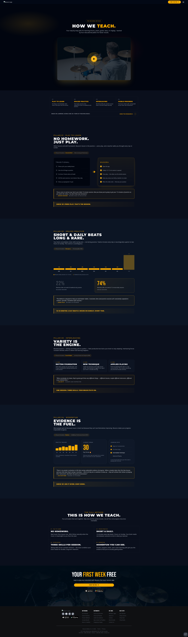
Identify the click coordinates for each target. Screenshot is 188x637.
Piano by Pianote (98, 615)
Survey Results (85, 620)
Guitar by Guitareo (98, 617)
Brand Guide (112, 620)
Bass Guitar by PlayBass (99, 620)
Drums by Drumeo (98, 613)
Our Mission (85, 613)
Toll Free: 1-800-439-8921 (85, 632)
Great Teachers (86, 615)
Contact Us (111, 622)
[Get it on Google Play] (99, 591)
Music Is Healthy (86, 622)
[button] (94, 114)
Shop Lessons (123, 615)
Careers (111, 617)
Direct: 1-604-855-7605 (97, 632)
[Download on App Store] (89, 591)
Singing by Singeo (98, 622)
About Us (111, 615)
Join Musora (122, 613)
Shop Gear (122, 617)
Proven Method (86, 617)
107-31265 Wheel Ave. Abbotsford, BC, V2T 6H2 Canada (94, 631)
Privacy (103, 629)
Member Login (112, 613)
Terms (98, 629)
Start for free (174, 2)
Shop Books (122, 620)
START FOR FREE (93, 585)
